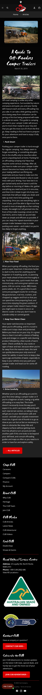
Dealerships (8, 546)
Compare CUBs (9, 478)
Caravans (7, 469)
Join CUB (6, 510)
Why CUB (7, 497)
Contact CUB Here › (14, 646)
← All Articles (12, 450)
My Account (8, 486)
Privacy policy (15, 687)
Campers (6, 473)
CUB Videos (8, 534)
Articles (26, 14)
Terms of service (26, 687)
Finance (6, 482)
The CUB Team (9, 506)
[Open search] (7, 7)
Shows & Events (9, 550)
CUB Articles (8, 522)
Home (15, 14)
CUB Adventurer (9, 530)
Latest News (8, 526)
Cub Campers (23, 683)
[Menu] (2, 7)
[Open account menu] (34, 7)
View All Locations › (11, 572)
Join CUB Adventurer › (16, 674)
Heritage (6, 502)
